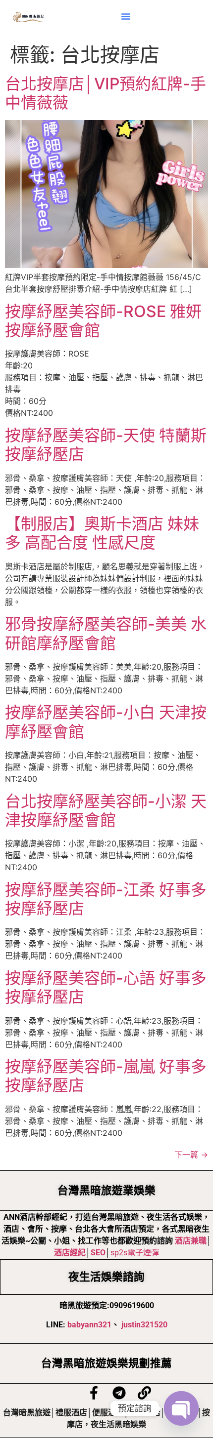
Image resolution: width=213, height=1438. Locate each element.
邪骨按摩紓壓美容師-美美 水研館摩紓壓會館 (106, 633)
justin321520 (144, 1324)
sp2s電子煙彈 (134, 1252)
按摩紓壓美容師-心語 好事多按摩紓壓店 (106, 987)
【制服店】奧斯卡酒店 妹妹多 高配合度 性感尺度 (102, 533)
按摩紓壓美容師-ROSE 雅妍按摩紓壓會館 (103, 321)
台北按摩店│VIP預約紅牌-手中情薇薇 (105, 93)
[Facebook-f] (94, 1392)
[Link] (144, 1392)
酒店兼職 (191, 1240)
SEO (98, 1252)
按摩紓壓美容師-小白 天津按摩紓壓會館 (106, 722)
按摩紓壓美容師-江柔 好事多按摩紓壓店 (106, 899)
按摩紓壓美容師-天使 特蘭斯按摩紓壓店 (106, 445)
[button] (125, 16)
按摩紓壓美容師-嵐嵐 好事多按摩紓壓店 (106, 1076)
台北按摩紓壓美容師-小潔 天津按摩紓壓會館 (106, 811)
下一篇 (191, 1154)
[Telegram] (119, 1392)
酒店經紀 (70, 1252)
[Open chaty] (181, 1408)
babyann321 (89, 1324)
